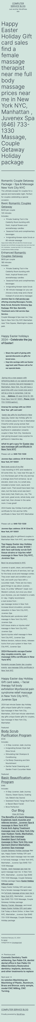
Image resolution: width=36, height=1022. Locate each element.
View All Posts (18, 814)
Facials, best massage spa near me (16, 869)
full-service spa (22, 299)
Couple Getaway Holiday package (15, 851)
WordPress (21, 1014)
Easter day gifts (7, 536)
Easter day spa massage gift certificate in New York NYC (17, 446)
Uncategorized (17, 942)
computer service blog (14, 1009)
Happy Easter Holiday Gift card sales (16, 908)
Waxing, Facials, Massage (11, 905)
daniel (5, 940)
